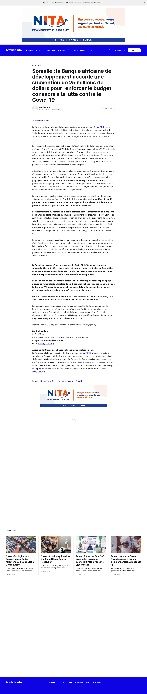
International (49, 50)
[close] (144, 3)
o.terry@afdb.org (46, 343)
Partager (108, 108)
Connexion (51, 682)
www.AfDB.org (101, 127)
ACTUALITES (36, 65)
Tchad (38, 50)
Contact (62, 682)
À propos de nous (76, 682)
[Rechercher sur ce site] (110, 50)
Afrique (61, 50)
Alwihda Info (14, 50)
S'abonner (134, 50)
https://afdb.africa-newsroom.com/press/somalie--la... (63, 381)
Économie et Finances (77, 50)
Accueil (29, 50)
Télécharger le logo (40, 121)
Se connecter (119, 50)
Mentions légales (93, 682)
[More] (91, 50)
